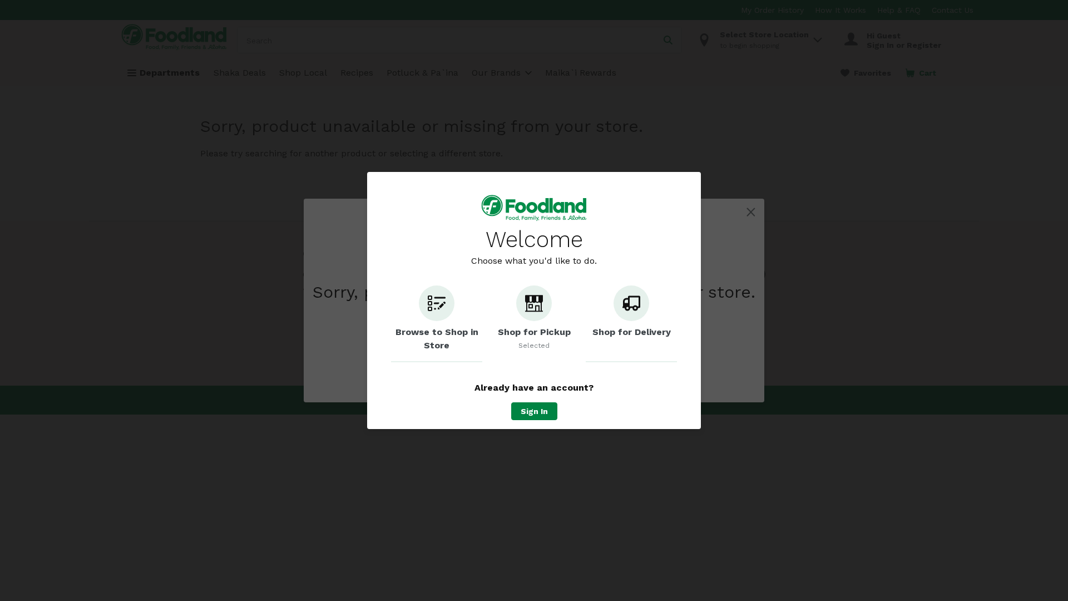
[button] (436, 323)
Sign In (534, 411)
